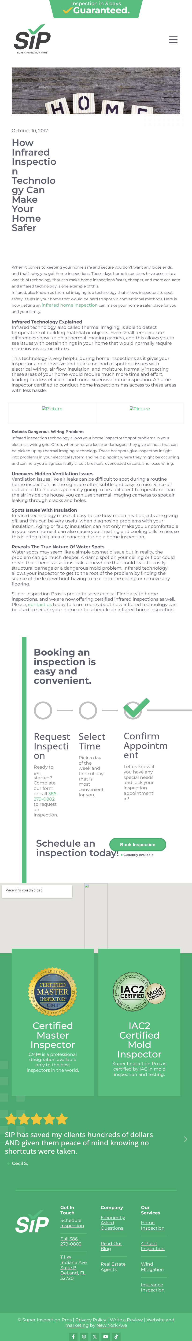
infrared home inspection (70, 305)
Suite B (68, 1267)
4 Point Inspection (153, 1246)
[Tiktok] (116, 1337)
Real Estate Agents (113, 1266)
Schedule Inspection (72, 1223)
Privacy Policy (90, 1320)
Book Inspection (137, 844)
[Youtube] (105, 1337)
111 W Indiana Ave (73, 1259)
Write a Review (126, 1320)
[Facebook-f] (73, 1337)
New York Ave (111, 1325)
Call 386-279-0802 (70, 1241)
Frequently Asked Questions (113, 1223)
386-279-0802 (46, 796)
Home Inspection (153, 1225)
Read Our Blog (111, 1246)
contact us (40, 604)
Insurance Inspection (153, 1287)
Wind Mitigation (152, 1266)
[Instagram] (84, 1337)
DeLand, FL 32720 (72, 1275)
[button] (186, 1139)
